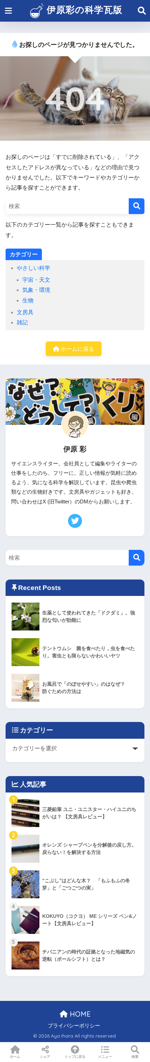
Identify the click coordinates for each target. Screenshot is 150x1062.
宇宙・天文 (36, 280)
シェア (45, 1057)
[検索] (136, 206)
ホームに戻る (76, 349)
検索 (135, 1057)
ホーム (15, 1057)
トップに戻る (75, 1057)
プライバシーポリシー (74, 1025)
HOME (79, 1014)
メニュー (105, 1057)
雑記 (22, 322)
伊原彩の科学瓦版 (83, 9)
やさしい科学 (33, 268)
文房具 (25, 312)
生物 (27, 300)
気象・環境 (36, 290)
